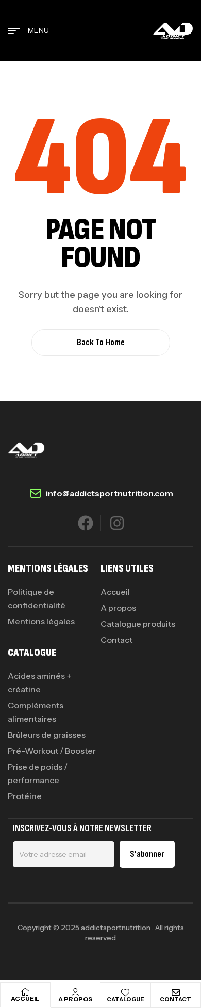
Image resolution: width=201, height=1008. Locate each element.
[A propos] (75, 992)
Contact (175, 999)
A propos (75, 999)
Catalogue (125, 999)
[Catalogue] (125, 992)
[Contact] (175, 992)
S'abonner (147, 854)
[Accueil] (25, 992)
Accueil (25, 998)
